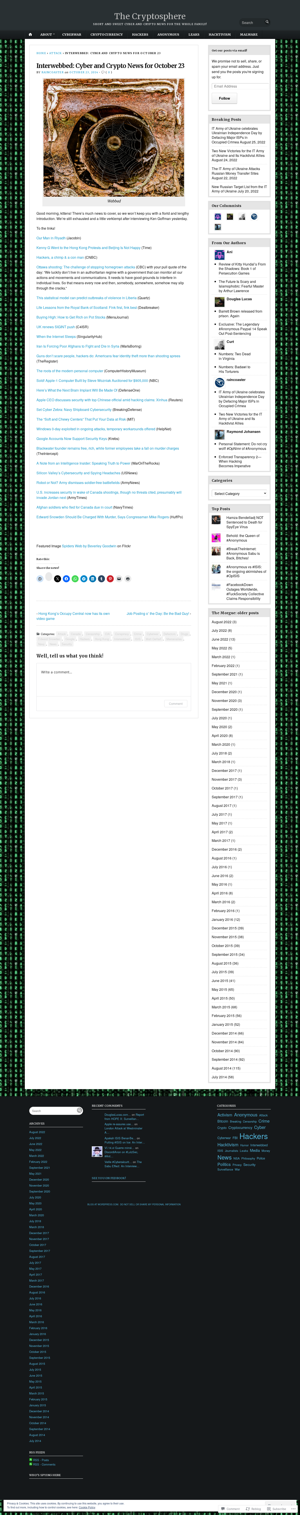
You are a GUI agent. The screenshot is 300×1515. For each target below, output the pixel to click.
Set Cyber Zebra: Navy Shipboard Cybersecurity (74, 409)
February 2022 (223, 665)
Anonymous (168, 35)
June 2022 (220, 639)
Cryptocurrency (106, 35)
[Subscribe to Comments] (30, 1464)
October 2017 (222, 788)
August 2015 (221, 963)
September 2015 (225, 954)
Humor (244, 1145)
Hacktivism (220, 35)
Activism (224, 1114)
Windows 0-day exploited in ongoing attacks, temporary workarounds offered (95, 428)
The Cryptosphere (150, 16)
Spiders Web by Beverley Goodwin (89, 545)
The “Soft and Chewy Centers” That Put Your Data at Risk (81, 419)
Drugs (184, 634)
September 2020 (225, 709)
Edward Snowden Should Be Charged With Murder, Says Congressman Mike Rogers (102, 516)
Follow (224, 98)
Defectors (169, 634)
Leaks (193, 35)
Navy (41, 644)
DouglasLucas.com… (118, 1114)
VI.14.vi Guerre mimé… (119, 1148)
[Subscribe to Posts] (30, 1460)
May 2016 (219, 884)
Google (69, 639)
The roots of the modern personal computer (69, 370)
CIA (107, 634)
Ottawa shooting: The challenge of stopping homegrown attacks (85, 266)
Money (266, 1151)
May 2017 (219, 823)
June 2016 (220, 875)
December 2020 (224, 691)
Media (255, 1150)
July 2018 (219, 753)
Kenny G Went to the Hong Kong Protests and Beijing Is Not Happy (88, 247)
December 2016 (224, 849)
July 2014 (219, 1076)
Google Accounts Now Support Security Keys (71, 438)
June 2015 (220, 980)
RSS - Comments (44, 1464)
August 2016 (221, 858)
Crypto (222, 1127)
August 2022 (221, 621)
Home (41, 53)
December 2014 (224, 1033)
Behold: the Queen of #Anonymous (242, 538)
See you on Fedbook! (109, 1178)
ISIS (138, 639)
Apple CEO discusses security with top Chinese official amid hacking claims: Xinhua (101, 399)
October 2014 (222, 1050)
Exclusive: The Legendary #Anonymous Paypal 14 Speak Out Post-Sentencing (243, 329)
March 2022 (221, 656)
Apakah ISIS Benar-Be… (120, 1138)
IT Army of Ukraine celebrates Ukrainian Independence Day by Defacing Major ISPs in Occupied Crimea (237, 135)
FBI (235, 1137)
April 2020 (220, 735)
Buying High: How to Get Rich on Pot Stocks (70, 317)
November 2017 (224, 779)
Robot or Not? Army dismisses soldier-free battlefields (78, 482)
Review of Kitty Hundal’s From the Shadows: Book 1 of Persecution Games (242, 269)
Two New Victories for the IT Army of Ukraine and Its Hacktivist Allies (238, 153)
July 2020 (219, 717)
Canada (76, 634)
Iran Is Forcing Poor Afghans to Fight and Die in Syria (77, 346)
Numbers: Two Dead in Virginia (235, 356)
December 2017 (224, 770)
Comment (176, 703)
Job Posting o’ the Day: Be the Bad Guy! (158, 613)
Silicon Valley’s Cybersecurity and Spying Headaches (78, 472)
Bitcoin (222, 1121)
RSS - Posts (41, 1460)
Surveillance (225, 1169)
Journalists (231, 1151)
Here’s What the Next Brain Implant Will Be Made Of (76, 390)
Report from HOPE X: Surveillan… (124, 1116)
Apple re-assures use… (119, 1124)
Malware (249, 35)
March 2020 (221, 744)
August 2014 (221, 1068)
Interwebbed (122, 639)
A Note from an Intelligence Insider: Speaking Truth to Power (83, 463)
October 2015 (222, 945)
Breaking (235, 1121)
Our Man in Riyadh (51, 237)
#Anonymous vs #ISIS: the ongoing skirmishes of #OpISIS (246, 571)
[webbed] (113, 138)
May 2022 (219, 647)
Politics (224, 1164)
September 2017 (225, 796)
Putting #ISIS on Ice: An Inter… (125, 1142)
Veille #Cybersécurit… (118, 1162)
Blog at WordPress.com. (103, 1204)
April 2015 (220, 998)
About (46, 35)
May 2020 (219, 726)
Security (67, 644)
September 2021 (225, 674)
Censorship (93, 634)
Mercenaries (174, 639)
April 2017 (220, 831)
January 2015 (222, 1024)
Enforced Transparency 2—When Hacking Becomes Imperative (240, 461)
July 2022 (219, 630)
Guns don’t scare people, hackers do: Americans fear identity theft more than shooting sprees (108, 355)
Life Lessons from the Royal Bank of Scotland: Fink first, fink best (86, 307)
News (53, 644)
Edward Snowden (49, 639)
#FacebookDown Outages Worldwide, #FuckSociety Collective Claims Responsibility (245, 591)
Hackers (140, 35)
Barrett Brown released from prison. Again (240, 313)
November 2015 (224, 936)
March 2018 (221, 761)
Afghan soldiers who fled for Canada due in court (74, 507)
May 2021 (219, 682)
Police (261, 1158)
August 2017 (221, 805)
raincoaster (53, 72)
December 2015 (224, 928)
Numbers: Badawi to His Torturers (234, 369)
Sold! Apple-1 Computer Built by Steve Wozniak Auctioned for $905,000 (92, 380)
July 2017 (219, 814)
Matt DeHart (153, 639)
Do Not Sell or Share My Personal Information (150, 1204)
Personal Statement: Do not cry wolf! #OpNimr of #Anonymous (243, 446)
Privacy (237, 1165)
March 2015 (221, 1006)
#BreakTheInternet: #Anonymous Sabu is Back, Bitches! (243, 553)
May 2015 (219, 989)
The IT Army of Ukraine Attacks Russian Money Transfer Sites (236, 171)
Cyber (260, 1127)
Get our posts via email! (229, 50)
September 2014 (225, 1059)
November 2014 (224, 1041)
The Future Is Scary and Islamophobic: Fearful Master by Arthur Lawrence (241, 286)
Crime (137, 634)
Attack (55, 53)
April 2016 (220, 893)
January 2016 (222, 919)
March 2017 (221, 840)
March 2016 (221, 901)
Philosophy (248, 1158)
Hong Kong (102, 639)
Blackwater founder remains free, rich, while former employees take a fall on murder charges (107, 448)
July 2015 (219, 971)
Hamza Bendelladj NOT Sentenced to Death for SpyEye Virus (245, 522)
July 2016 (219, 866)
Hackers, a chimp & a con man (60, 257)
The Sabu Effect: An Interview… (123, 1164)
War (237, 1169)
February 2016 (223, 910)
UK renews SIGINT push (55, 326)
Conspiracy (122, 634)
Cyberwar (71, 35)
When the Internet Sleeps (56, 336)
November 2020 (224, 700)
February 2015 (223, 1015)
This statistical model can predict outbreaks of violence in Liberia (86, 297)
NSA (236, 1158)
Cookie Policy (87, 1507)
